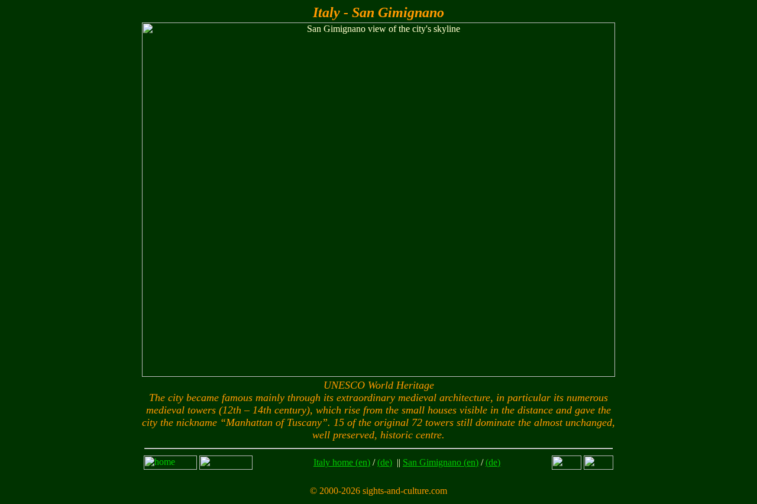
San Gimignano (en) (440, 462)
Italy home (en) (341, 462)
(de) (384, 462)
